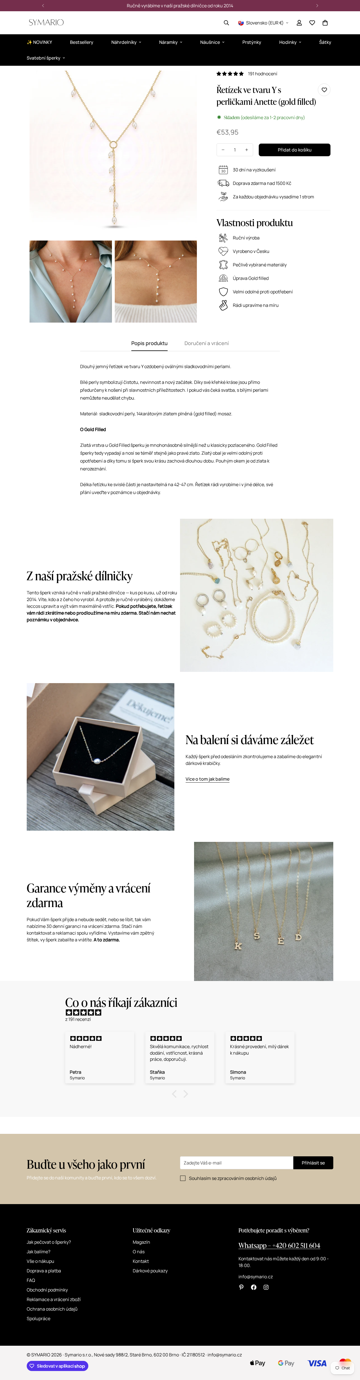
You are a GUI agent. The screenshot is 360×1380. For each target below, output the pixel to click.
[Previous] (43, 5)
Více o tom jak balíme (208, 779)
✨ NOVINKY (39, 42)
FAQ (31, 1280)
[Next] (317, 5)
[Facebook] (253, 1287)
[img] (182, 1012)
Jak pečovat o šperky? (49, 1242)
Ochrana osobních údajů (52, 1309)
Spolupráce (38, 1318)
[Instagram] (266, 1287)
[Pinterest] (241, 1287)
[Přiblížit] (186, 82)
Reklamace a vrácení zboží (54, 1299)
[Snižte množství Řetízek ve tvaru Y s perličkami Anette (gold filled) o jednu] (223, 150)
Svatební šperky (43, 58)
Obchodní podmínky (47, 1290)
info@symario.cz (255, 1277)
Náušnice (210, 42)
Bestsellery (81, 42)
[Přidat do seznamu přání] (324, 89)
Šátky (325, 42)
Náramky (168, 42)
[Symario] (46, 22)
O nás (139, 1251)
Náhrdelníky (124, 42)
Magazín (141, 1242)
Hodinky (288, 42)
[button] (325, 22)
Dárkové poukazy (150, 1271)
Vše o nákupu (40, 1261)
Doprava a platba (44, 1271)
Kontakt (141, 1261)
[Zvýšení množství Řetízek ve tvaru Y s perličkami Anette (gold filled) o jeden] (246, 150)
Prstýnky (251, 42)
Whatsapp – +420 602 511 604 (279, 1245)
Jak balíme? (38, 1251)
